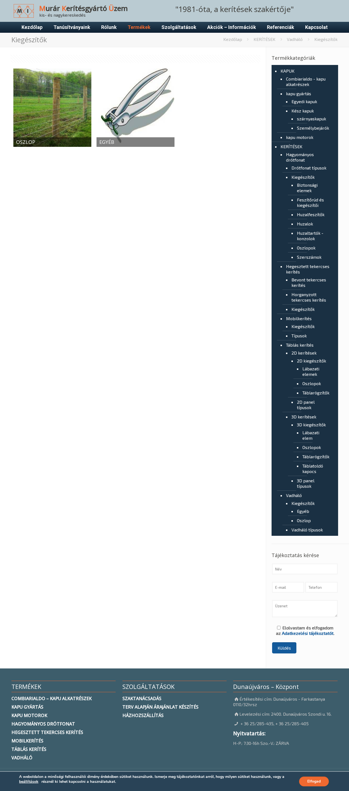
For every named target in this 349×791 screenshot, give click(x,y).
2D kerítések (304, 352)
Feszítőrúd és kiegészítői (310, 202)
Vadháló (295, 39)
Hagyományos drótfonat (300, 157)
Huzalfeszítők (310, 214)
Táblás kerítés (300, 344)
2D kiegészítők (311, 360)
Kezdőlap (232, 39)
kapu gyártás (298, 93)
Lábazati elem (310, 435)
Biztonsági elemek (307, 187)
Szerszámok (309, 257)
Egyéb (303, 511)
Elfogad (314, 781)
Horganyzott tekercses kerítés (308, 297)
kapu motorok (299, 137)
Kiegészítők (303, 177)
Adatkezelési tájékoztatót (307, 633)
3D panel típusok (305, 483)
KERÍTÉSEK (264, 39)
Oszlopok (306, 247)
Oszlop (304, 520)
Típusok (299, 335)
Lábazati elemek (310, 371)
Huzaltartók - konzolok (310, 235)
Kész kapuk (302, 110)
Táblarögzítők (313, 392)
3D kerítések (303, 416)
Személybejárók (312, 127)
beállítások (28, 781)
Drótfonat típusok (308, 167)
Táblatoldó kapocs (312, 468)
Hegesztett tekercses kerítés (307, 269)
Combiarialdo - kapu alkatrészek (306, 81)
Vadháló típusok (307, 529)
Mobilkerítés (299, 318)
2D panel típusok (306, 404)
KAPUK (287, 70)
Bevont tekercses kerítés (308, 282)
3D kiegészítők (311, 424)
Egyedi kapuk (304, 101)
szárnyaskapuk (311, 118)
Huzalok (305, 223)
